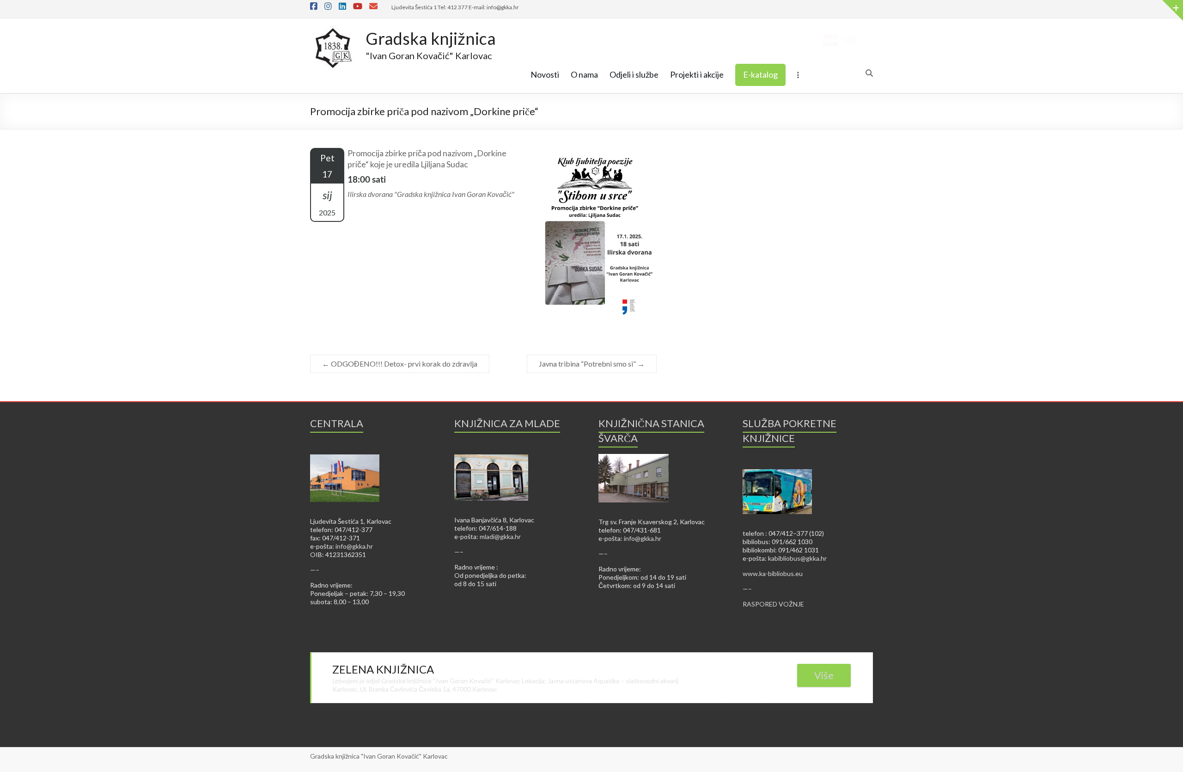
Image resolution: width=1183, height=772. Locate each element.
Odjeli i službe (634, 74)
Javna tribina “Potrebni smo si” (592, 363)
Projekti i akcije (697, 74)
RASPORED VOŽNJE (773, 604)
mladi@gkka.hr (500, 536)
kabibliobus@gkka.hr (797, 558)
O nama (584, 74)
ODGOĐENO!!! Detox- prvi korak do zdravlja (399, 363)
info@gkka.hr (354, 546)
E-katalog (760, 74)
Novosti (545, 74)
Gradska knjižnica (431, 38)
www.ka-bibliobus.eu (773, 573)
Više (824, 675)
